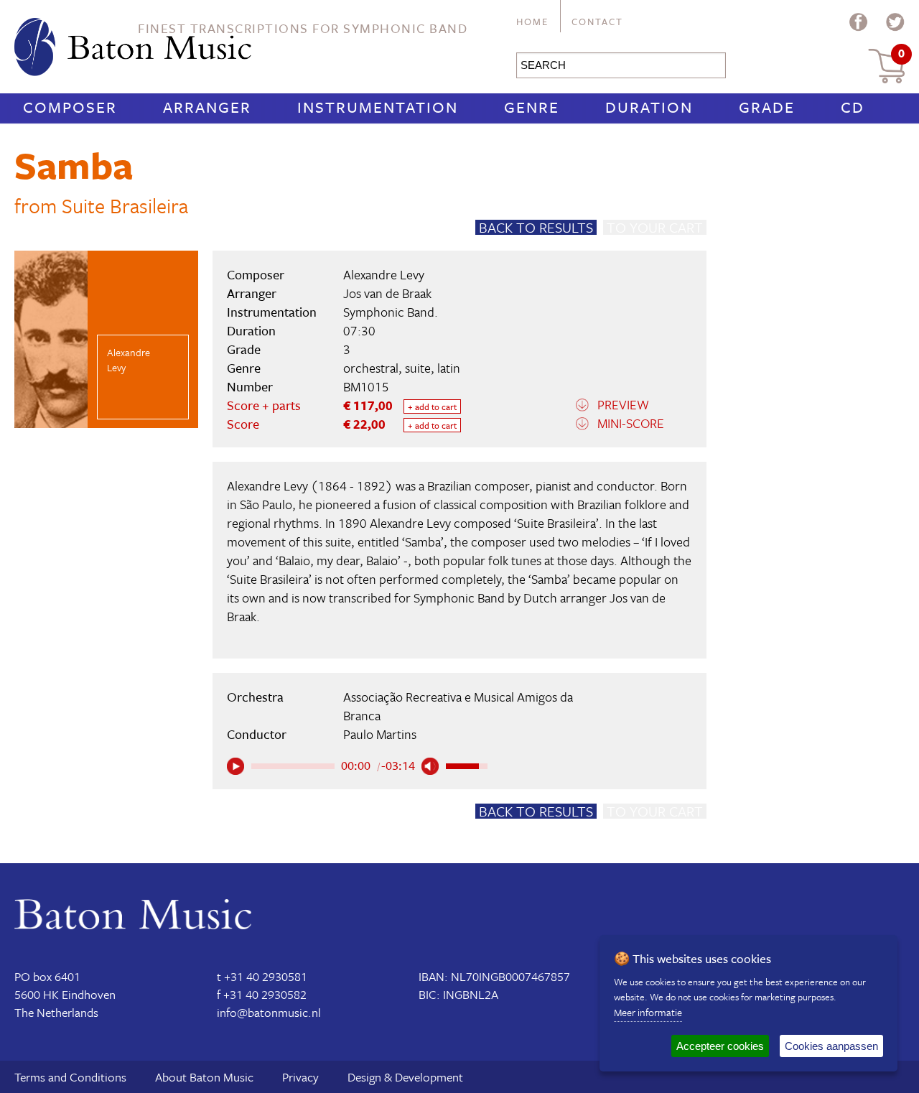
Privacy (300, 1077)
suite (418, 367)
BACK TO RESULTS (536, 227)
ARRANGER (207, 107)
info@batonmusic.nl (269, 1012)
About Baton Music (204, 1077)
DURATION (649, 107)
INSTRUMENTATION (377, 107)
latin (448, 367)
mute (430, 766)
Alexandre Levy (383, 274)
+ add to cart (432, 406)
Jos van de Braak (387, 293)
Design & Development (405, 1077)
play (235, 766)
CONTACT (597, 21)
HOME (532, 21)
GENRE (531, 107)
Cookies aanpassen (831, 1046)
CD (852, 107)
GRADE (767, 107)
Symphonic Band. (390, 311)
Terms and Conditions (70, 1077)
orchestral (370, 367)
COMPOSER (70, 107)
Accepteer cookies (720, 1046)
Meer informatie (648, 1012)
